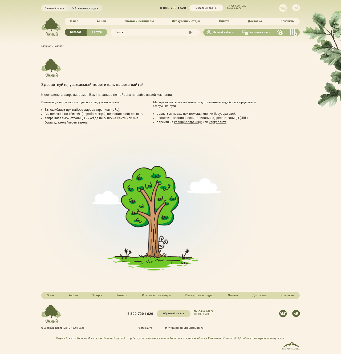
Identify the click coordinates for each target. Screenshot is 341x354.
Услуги (97, 32)
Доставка (255, 21)
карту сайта (217, 122)
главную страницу (188, 122)
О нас (74, 21)
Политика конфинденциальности (183, 327)
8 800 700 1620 (173, 8)
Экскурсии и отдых (186, 21)
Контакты (287, 21)
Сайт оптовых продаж (84, 8)
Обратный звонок (206, 7)
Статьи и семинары (139, 21)
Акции (101, 21)
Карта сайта (145, 327)
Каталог (75, 32)
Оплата (224, 21)
